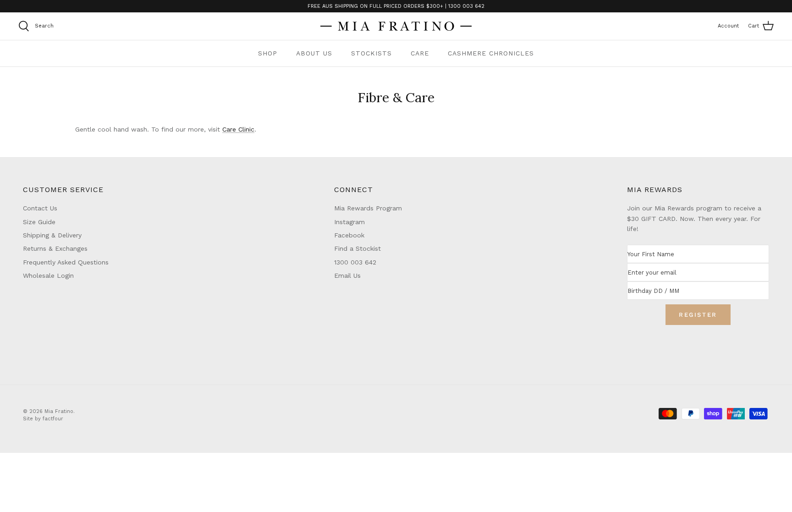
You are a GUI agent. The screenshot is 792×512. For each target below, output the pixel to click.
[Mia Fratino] (396, 26)
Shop (267, 53)
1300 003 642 (355, 262)
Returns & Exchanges (55, 248)
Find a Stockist (357, 248)
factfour (53, 419)
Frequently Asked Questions (66, 262)
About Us (314, 53)
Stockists (371, 53)
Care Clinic (238, 129)
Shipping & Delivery (52, 235)
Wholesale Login (48, 275)
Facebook (349, 235)
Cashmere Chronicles (491, 53)
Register (698, 314)
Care (420, 53)
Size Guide (39, 222)
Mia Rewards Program (368, 208)
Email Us (347, 275)
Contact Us (40, 208)
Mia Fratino (58, 411)
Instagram (349, 222)
